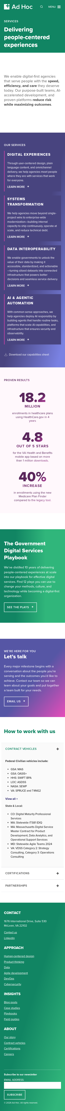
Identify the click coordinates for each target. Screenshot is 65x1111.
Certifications (12, 1048)
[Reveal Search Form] (41, 6)
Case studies (12, 1008)
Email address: (14, 1080)
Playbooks (10, 1014)
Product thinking (14, 962)
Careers (9, 1054)
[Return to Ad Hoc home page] (18, 7)
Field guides (11, 1019)
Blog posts (10, 1002)
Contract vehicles (14, 1043)
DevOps (9, 979)
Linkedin (9, 938)
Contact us (10, 932)
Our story (10, 1037)
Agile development (16, 973)
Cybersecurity (12, 984)
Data (7, 967)
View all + (11, 799)
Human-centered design (19, 956)
